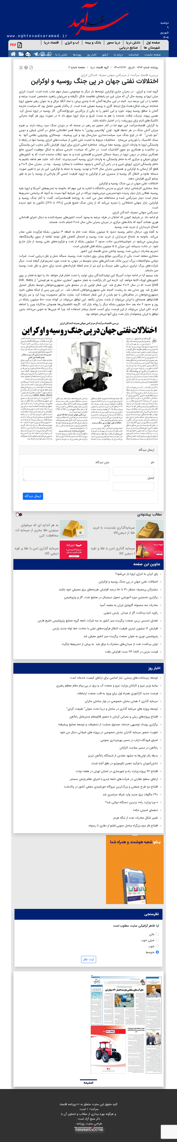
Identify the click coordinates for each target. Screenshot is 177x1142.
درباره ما (118, 55)
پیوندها (77, 55)
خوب (151, 946)
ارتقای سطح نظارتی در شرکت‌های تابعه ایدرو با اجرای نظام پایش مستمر (114, 779)
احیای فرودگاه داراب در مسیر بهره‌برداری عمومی (129, 740)
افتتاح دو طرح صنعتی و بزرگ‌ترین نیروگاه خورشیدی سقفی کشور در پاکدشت (111, 786)
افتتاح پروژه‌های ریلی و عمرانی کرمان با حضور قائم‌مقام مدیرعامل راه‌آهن (113, 716)
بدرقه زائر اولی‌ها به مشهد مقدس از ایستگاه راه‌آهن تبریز (123, 755)
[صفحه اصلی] (12, 53)
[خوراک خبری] (28, 53)
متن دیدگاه (102, 462)
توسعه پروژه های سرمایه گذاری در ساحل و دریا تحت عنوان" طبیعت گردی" (112, 708)
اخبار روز (91, 55)
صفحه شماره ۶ (76, 67)
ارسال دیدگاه (33, 496)
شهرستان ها (152, 47)
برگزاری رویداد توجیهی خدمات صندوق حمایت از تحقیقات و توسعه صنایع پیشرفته (108, 724)
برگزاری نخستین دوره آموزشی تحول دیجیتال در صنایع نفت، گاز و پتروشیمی (111, 597)
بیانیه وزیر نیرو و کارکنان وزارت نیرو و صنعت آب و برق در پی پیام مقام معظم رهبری (107, 685)
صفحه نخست (153, 55)
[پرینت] (26, 67)
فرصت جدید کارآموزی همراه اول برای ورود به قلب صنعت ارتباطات (117, 693)
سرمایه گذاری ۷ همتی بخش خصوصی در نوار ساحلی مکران (121, 701)
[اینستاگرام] (42, 53)
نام (152, 462)
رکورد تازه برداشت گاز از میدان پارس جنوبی (131, 612)
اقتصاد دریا (51, 42)
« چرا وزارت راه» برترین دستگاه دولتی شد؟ (131, 802)
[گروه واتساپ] (49, 53)
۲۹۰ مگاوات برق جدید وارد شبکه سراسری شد (130, 794)
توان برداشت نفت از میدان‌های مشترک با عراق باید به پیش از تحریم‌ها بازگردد (110, 644)
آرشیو (105, 55)
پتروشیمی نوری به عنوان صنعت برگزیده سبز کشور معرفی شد (120, 636)
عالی (151, 934)
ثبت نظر (88, 959)
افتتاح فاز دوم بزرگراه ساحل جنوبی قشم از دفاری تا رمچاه (123, 825)
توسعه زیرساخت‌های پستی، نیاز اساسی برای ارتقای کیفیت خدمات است (114, 677)
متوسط (150, 952)
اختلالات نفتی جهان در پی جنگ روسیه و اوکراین (128, 581)
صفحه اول (153, 42)
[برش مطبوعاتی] (21, 67)
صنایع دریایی (128, 47)
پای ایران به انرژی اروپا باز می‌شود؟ (136, 573)
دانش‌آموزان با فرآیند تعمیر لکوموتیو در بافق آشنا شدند (124, 763)
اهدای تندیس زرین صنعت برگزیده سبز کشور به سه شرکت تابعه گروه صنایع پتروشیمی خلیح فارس (98, 620)
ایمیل (151, 477)
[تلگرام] (35, 53)
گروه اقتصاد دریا (100, 67)
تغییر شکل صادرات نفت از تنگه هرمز (135, 817)
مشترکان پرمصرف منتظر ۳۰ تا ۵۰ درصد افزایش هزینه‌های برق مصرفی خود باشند (108, 589)
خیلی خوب (147, 940)
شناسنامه (134, 55)
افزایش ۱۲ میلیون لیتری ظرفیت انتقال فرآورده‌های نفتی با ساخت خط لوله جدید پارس (105, 628)
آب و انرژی (72, 42)
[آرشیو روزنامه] (20, 53)
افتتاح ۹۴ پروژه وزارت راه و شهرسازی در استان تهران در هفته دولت (117, 771)
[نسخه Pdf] (31, 67)
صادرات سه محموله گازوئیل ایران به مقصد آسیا (129, 605)
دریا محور (113, 42)
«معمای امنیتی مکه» (145, 810)
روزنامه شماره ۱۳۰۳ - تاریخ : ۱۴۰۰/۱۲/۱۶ (136, 67)
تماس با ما (61, 55)
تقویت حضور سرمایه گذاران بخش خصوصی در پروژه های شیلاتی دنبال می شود (109, 732)
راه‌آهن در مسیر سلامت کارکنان (139, 747)
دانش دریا (133, 42)
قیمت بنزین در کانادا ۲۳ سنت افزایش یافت (131, 651)
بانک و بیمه (93, 42)
